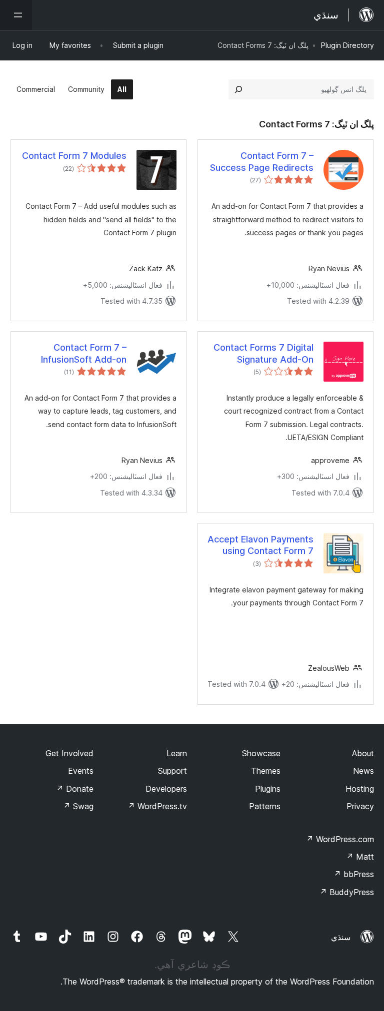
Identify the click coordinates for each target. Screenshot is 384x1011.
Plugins (267, 789)
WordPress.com (340, 839)
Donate (75, 789)
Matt (360, 857)
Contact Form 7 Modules (74, 155)
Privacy (360, 806)
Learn (176, 753)
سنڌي (340, 937)
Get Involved (70, 753)
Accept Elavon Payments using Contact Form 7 (261, 545)
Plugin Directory (347, 45)
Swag (78, 806)
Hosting (360, 789)
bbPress (354, 874)
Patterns (264, 806)
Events (81, 771)
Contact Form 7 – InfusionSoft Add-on (83, 353)
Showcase (261, 753)
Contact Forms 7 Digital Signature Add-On (264, 353)
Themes (265, 771)
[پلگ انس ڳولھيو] (238, 89)
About (363, 753)
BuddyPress (347, 892)
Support (172, 771)
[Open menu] (16, 15)
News (363, 771)
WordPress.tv (157, 806)
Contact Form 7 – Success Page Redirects (262, 161)
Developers (166, 789)
